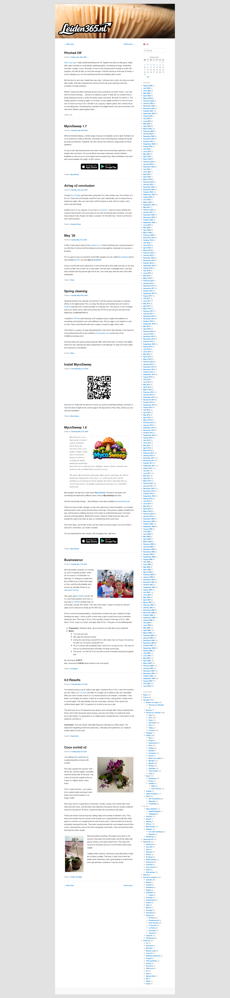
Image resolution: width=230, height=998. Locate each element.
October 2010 (148, 493)
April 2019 (147, 248)
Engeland (149, 892)
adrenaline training (71, 590)
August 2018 (147, 268)
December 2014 (149, 367)
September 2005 (149, 648)
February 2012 (148, 453)
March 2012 (147, 450)
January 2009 (148, 547)
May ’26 (69, 235)
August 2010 (147, 498)
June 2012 (147, 443)
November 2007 (149, 582)
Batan (153, 786)
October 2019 (148, 240)
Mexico (148, 907)
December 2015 (149, 336)
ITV (147, 971)
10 (145, 67)
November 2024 (149, 139)
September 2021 (149, 205)
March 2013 (147, 420)
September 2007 (149, 587)
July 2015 (146, 349)
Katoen (148, 854)
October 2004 (148, 676)
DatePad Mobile (154, 811)
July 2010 (146, 501)
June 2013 (147, 412)
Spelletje (152, 768)
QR (73, 404)
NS (147, 978)
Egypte (148, 890)
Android (97, 259)
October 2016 (148, 321)
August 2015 (147, 346)
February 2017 (148, 311)
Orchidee (79, 877)
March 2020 (147, 232)
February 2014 (148, 392)
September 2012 (149, 435)
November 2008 (149, 552)
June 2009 (147, 534)
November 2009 (149, 521)
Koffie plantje (151, 859)
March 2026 (147, 98)
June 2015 (147, 351)
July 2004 (146, 683)
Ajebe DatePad (151, 809)
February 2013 (148, 422)
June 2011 (147, 473)
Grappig (149, 733)
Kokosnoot (150, 862)
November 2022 (149, 189)
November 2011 (149, 460)
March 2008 (147, 572)
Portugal (149, 910)
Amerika (149, 880)
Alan (150, 715)
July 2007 (146, 592)
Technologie (153, 771)
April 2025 (147, 126)
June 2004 (147, 686)
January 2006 (148, 638)
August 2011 (147, 468)
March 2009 (147, 541)
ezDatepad (152, 814)
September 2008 (149, 557)
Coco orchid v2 (75, 747)
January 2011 (148, 486)
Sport (148, 776)
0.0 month (82, 692)
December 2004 (149, 671)
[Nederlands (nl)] (148, 44)
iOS (78, 259)
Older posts (69, 44)
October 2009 (148, 524)
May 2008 (146, 567)
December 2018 (149, 258)
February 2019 (148, 253)
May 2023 (146, 174)
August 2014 (147, 377)
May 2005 (146, 658)
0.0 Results (72, 680)
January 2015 (148, 364)
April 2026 (147, 95)
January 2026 (148, 103)
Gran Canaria (153, 923)
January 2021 (148, 212)
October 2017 (148, 291)
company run (95, 245)
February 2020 (148, 235)
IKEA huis (149, 968)
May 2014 (146, 384)
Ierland (148, 902)
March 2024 (147, 159)
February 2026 (148, 101)
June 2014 (147, 382)
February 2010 (148, 514)
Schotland (150, 913)
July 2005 (146, 653)
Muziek (151, 763)
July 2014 (146, 379)
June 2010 (147, 503)
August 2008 (147, 559)
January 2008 (148, 577)
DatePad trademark (153, 956)
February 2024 (148, 161)
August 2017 (147, 296)
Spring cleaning (75, 291)
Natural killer (150, 976)
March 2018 (147, 278)
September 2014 (149, 374)
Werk (148, 796)
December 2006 (149, 610)
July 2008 (146, 562)
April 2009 (147, 539)
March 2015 (147, 359)
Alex (150, 717)
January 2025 (148, 134)
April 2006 (147, 630)
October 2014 (148, 372)
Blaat (72, 280)
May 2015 (146, 354)
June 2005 (147, 655)
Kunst (151, 755)
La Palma (152, 928)
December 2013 (149, 397)
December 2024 (149, 136)
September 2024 (149, 144)
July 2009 (146, 531)
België (148, 882)
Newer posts (129, 44)
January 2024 (148, 164)
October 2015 (148, 341)
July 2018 (146, 270)
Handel (151, 750)
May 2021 (146, 207)
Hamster (149, 852)
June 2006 (147, 625)
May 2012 (146, 445)
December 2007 (149, 579)
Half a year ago (70, 62)
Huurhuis (149, 966)
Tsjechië (149, 935)
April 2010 (147, 509)
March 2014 (147, 389)
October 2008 (148, 554)
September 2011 (149, 465)
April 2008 (147, 569)
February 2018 (148, 280)
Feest (151, 720)
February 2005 (148, 665)
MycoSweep (75, 174)
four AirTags (75, 195)
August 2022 (147, 197)
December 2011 (149, 458)
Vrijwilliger (153, 804)
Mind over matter (155, 758)
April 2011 (147, 478)
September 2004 (149, 678)
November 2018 (149, 260)
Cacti (148, 849)
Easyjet (148, 958)
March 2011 (147, 481)
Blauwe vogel (151, 951)
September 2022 (149, 194)
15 (160, 67)
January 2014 (148, 394)
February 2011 (148, 483)
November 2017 (149, 288)
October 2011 (148, 463)
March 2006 (147, 633)
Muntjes (152, 760)
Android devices (123, 501)
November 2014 (149, 369)
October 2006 (148, 615)
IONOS (67, 306)
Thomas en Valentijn (156, 705)
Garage (148, 963)
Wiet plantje (150, 872)
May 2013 (146, 415)
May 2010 (146, 506)
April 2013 (147, 417)
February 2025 (148, 131)
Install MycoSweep (77, 364)
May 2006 (146, 628)
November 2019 (149, 237)
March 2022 (147, 202)
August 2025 (147, 116)
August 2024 (147, 146)
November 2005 (149, 643)
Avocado (149, 847)
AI (71, 115)
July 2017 (146, 298)
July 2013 (146, 410)
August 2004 (147, 681)
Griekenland (150, 900)
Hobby (73, 877)
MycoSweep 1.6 (75, 427)
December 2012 (149, 427)
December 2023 (149, 166)
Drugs (151, 740)
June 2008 (147, 564)
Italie (148, 905)
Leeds (151, 895)
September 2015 (149, 344)
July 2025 (146, 118)
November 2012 (149, 430)
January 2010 (148, 516)
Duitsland (149, 887)
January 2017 (148, 313)
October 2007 (148, 584)
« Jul (147, 77)
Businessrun (73, 560)
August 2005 (147, 650)
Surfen (151, 781)
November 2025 (149, 108)
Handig (73, 224)
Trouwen (152, 730)
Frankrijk (149, 897)
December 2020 (149, 215)
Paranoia (146, 940)
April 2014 (147, 387)
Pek (150, 725)
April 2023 (147, 177)
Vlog (150, 773)
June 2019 (147, 245)
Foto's (145, 697)
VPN (75, 318)
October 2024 (148, 141)
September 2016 (149, 324)
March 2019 (147, 250)
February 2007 (148, 605)
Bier (150, 738)
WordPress (150, 837)
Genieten (146, 700)
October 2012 (148, 432)
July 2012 (146, 440)
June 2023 (147, 172)
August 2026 (147, 85)
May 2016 (146, 326)
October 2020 (148, 220)
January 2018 (148, 283)
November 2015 (149, 339)
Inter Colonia (156, 788)
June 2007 (147, 595)
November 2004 (149, 673)
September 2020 (149, 222)
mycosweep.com (102, 333)
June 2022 (147, 199)
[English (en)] (144, 44)
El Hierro (152, 918)
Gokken (151, 748)
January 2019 (148, 255)
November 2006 (149, 612)
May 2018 (146, 275)
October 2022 (148, 192)
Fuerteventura (154, 920)
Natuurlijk (146, 842)
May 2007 (146, 597)
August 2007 (147, 590)
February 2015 (148, 361)
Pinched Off (72, 52)
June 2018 (147, 273)
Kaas (148, 973)
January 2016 (148, 334)
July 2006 (146, 622)
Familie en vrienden (153, 712)
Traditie (149, 791)
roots (101, 478)
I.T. (144, 806)
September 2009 (149, 526)
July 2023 (146, 169)
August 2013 (147, 407)
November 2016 (149, 318)
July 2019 (146, 243)
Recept (151, 766)
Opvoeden (152, 722)
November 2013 (149, 400)
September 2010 (149, 496)
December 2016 (149, 316)
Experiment (75, 736)
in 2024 (79, 596)
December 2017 (149, 286)
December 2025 (149, 106)
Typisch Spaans (152, 793)
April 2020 (147, 230)
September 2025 (149, 113)
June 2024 (147, 151)
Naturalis (152, 801)
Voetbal (151, 783)
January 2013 (148, 425)
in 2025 (75, 601)
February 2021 (148, 210)
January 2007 (148, 607)
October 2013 (148, 402)
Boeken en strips (152, 702)
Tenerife (152, 933)
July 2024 (146, 149)
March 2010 (147, 511)
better (76, 757)
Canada (149, 885)
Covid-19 (149, 953)
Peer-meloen (150, 867)
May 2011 (146, 476)
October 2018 (148, 263)
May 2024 (146, 154)
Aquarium (149, 844)
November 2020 (149, 217)
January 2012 (148, 455)
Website (149, 829)
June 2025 (147, 121)
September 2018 (149, 265)
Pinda (148, 869)
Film (150, 745)
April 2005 (147, 660)
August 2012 (147, 438)
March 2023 (147, 179)
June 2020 (147, 225)
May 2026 (146, 93)
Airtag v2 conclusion (79, 185)
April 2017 (147, 306)
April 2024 (147, 156)
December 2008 (149, 549)
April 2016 (147, 329)
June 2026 (147, 90)
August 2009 (147, 529)
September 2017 (149, 293)
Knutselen (152, 753)
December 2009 (149, 519)
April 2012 (147, 448)
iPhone (78, 224)
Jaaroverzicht (148, 839)
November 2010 (149, 491)
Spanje (148, 915)
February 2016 (148, 331)
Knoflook (149, 857)
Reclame (152, 834)
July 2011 (146, 470)
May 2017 (146, 303)
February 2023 (148, 182)
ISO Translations (155, 798)
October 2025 (148, 111)
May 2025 (146, 123)
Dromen (149, 710)
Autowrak (149, 945)
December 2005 (149, 640)
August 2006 (147, 620)
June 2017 (147, 301)
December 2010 (149, 488)
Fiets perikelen (151, 961)
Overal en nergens (150, 877)
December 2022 (149, 187)
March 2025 (147, 128)
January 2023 (148, 184)
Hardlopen (74, 668)
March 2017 (147, 308)
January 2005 (148, 668)
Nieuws (146, 875)
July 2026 (146, 88)
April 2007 (147, 600)
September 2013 (149, 405)
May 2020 (146, 227)
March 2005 (147, 663)
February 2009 (148, 544)
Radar (148, 981)
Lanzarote (103, 210)
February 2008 (148, 574)
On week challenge (156, 831)
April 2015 (147, 356)
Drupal (148, 819)
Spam (148, 983)
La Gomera (153, 925)
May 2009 (146, 536)
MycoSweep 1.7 (75, 126)
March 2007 (147, 602)
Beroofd (149, 948)
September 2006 (149, 617)
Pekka (151, 728)
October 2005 (148, 645)
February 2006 (148, 635)
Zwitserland (150, 938)
